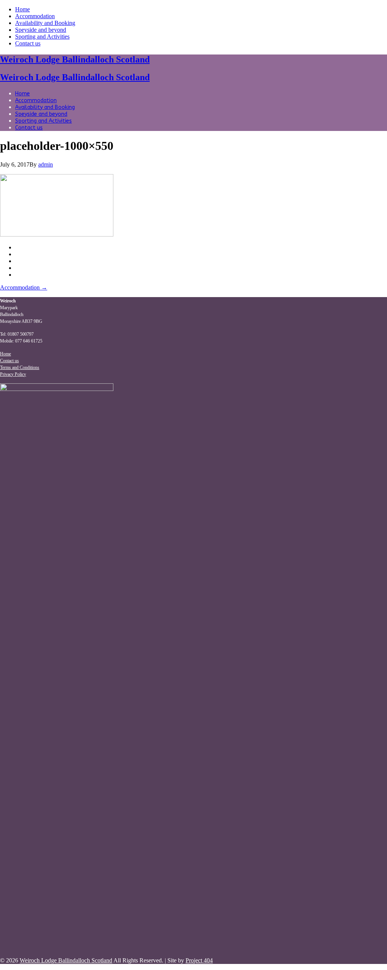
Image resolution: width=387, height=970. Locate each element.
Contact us (27, 43)
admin (45, 164)
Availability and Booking (45, 23)
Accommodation (35, 16)
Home (22, 9)
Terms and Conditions (19, 367)
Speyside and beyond (40, 29)
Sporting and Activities (42, 36)
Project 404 (199, 960)
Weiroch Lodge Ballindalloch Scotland (75, 59)
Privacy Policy (13, 374)
